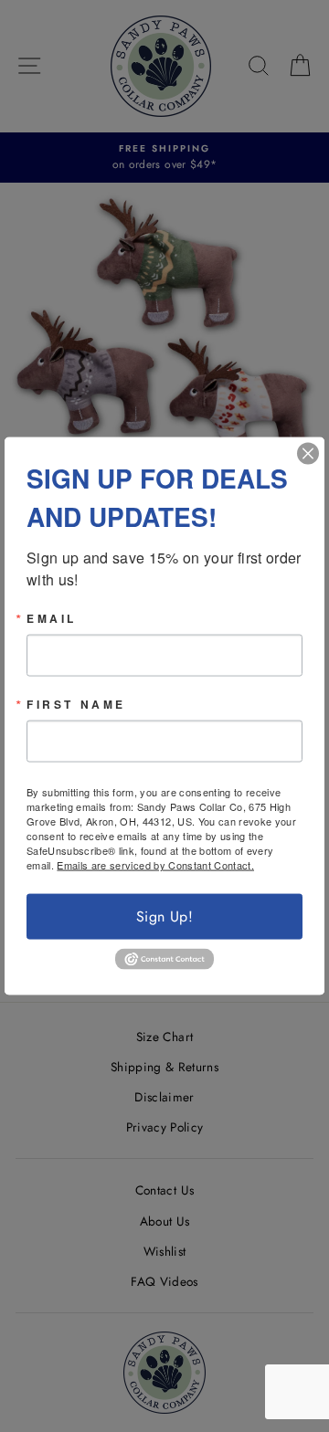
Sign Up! (164, 916)
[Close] (308, 454)
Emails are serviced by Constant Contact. (155, 865)
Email (52, 618)
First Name (76, 704)
